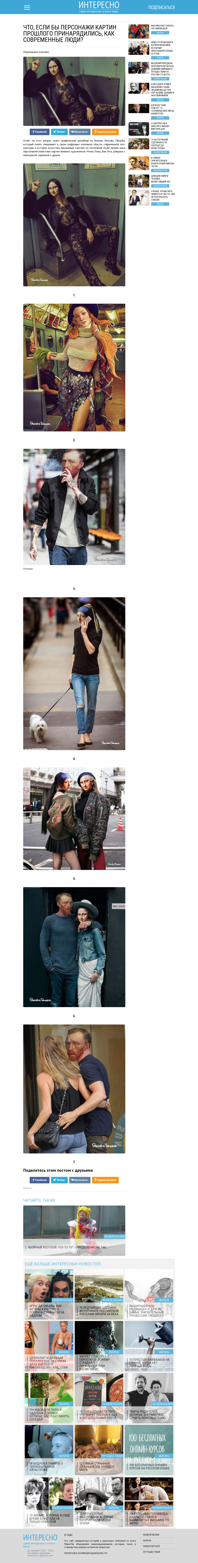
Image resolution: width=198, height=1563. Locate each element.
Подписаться (161, 7)
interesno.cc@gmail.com (40, 1555)
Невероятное (151, 1546)
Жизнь (147, 1540)
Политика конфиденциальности (85, 1553)
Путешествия (151, 1552)
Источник (27, 1188)
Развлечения (151, 1534)
